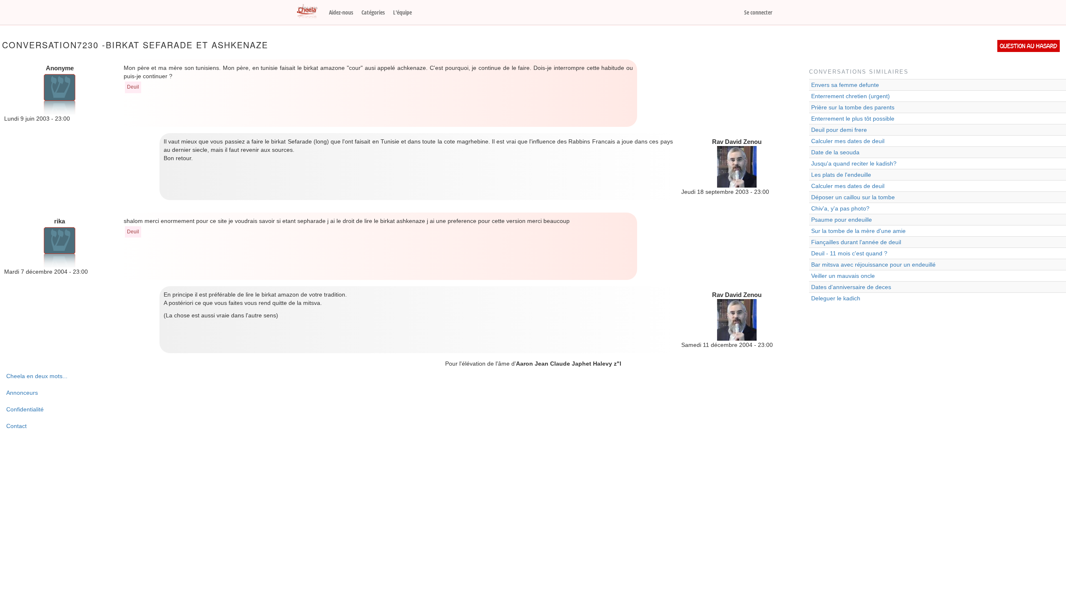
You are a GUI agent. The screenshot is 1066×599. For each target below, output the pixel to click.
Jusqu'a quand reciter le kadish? (854, 163)
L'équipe (402, 12)
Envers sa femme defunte (845, 85)
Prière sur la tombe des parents (852, 107)
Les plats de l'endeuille (841, 174)
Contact (16, 426)
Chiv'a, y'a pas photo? (840, 208)
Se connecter (758, 12)
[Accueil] (310, 11)
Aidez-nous (341, 12)
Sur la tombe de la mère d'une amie (858, 231)
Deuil (133, 87)
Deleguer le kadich (835, 298)
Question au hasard (1028, 46)
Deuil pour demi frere (839, 129)
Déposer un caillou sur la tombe (853, 197)
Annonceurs (22, 392)
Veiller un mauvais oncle (843, 275)
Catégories (373, 12)
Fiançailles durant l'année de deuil (856, 242)
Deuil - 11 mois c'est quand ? (849, 253)
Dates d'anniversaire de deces (851, 287)
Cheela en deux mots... (36, 376)
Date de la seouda (835, 152)
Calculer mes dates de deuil (847, 141)
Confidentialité (25, 409)
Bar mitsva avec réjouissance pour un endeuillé (873, 264)
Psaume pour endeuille (841, 219)
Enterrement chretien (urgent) (850, 96)
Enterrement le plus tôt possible (852, 118)
